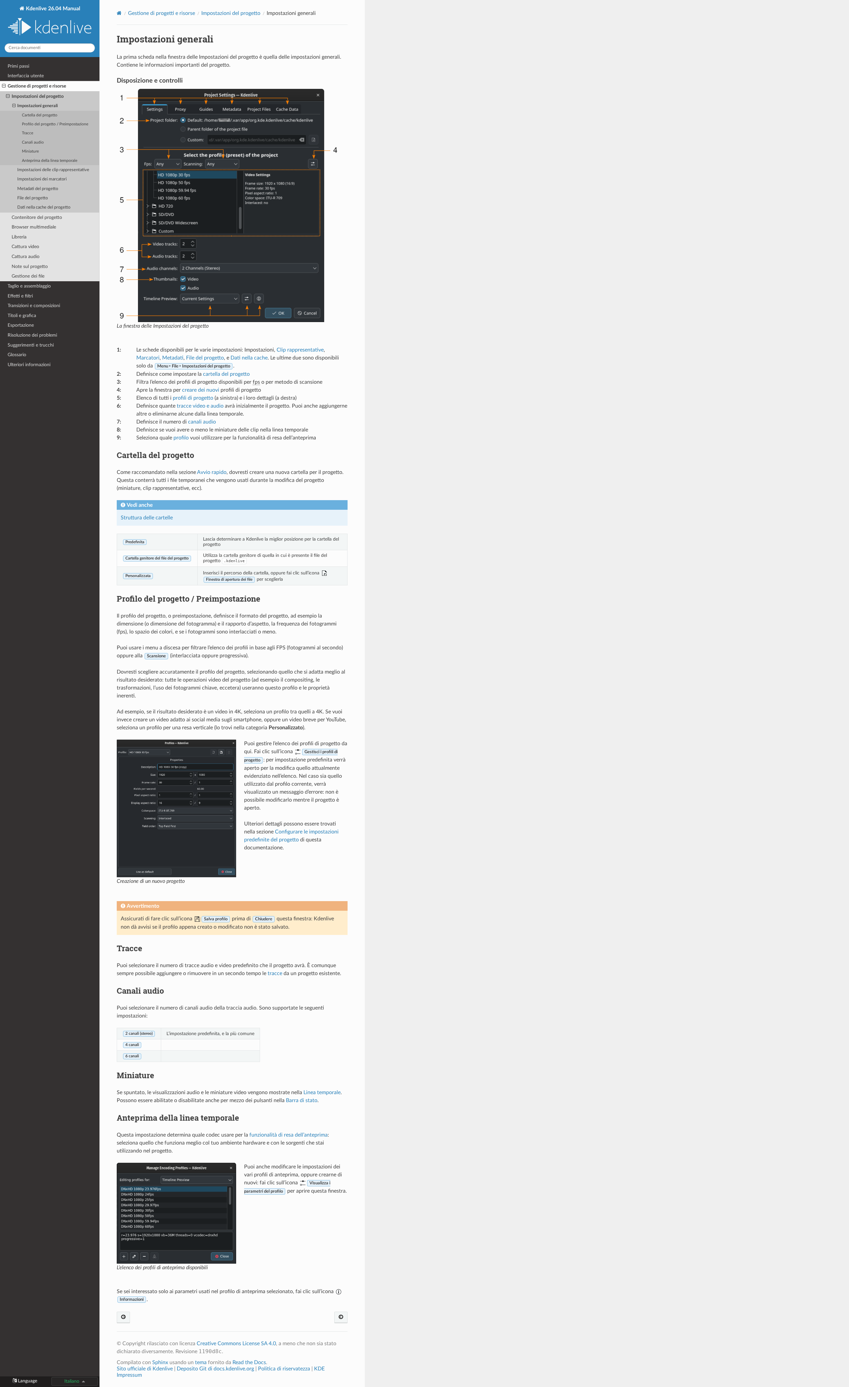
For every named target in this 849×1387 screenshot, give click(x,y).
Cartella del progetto (39, 115)
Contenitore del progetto (37, 217)
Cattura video (25, 246)
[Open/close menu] (4, 86)
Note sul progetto (30, 266)
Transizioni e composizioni (34, 305)
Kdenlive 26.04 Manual (52, 8)
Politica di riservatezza (284, 1368)
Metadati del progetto (37, 189)
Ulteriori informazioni (29, 364)
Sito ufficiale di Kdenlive (145, 1368)
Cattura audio (25, 256)
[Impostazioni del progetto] (123, 1317)
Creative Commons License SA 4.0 (236, 1343)
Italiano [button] (71, 1381)
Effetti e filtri (20, 296)
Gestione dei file (28, 276)
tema (201, 1362)
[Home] (119, 13)
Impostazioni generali (37, 106)
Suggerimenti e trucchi (31, 345)
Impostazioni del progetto (38, 96)
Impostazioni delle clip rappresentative (53, 170)
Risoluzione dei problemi (32, 335)
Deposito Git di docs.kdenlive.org (216, 1368)
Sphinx (160, 1362)
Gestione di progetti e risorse (37, 86)
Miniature (30, 151)
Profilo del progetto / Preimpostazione (55, 124)
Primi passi (18, 66)
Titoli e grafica (22, 315)
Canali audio (33, 142)
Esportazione (21, 325)
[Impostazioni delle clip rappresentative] (341, 1317)
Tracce (27, 133)
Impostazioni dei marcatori (42, 179)
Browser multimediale (34, 227)
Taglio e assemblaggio (29, 286)
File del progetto (32, 198)
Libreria (19, 236)
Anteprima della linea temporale (49, 161)
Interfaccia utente (26, 75)
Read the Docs (249, 1362)
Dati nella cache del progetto (43, 207)
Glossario (17, 354)
